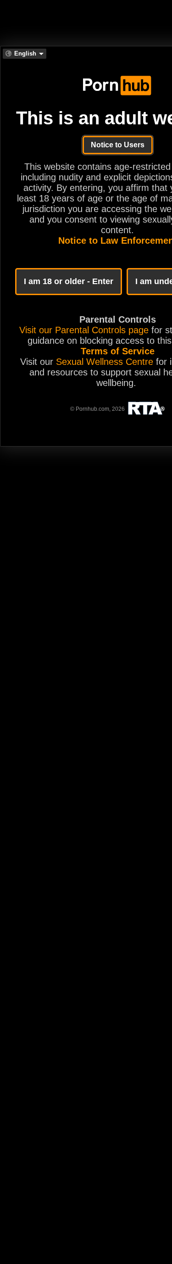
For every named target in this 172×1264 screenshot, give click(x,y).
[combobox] (24, 54)
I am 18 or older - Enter (68, 281)
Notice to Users (117, 145)
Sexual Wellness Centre (104, 362)
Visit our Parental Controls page (84, 330)
